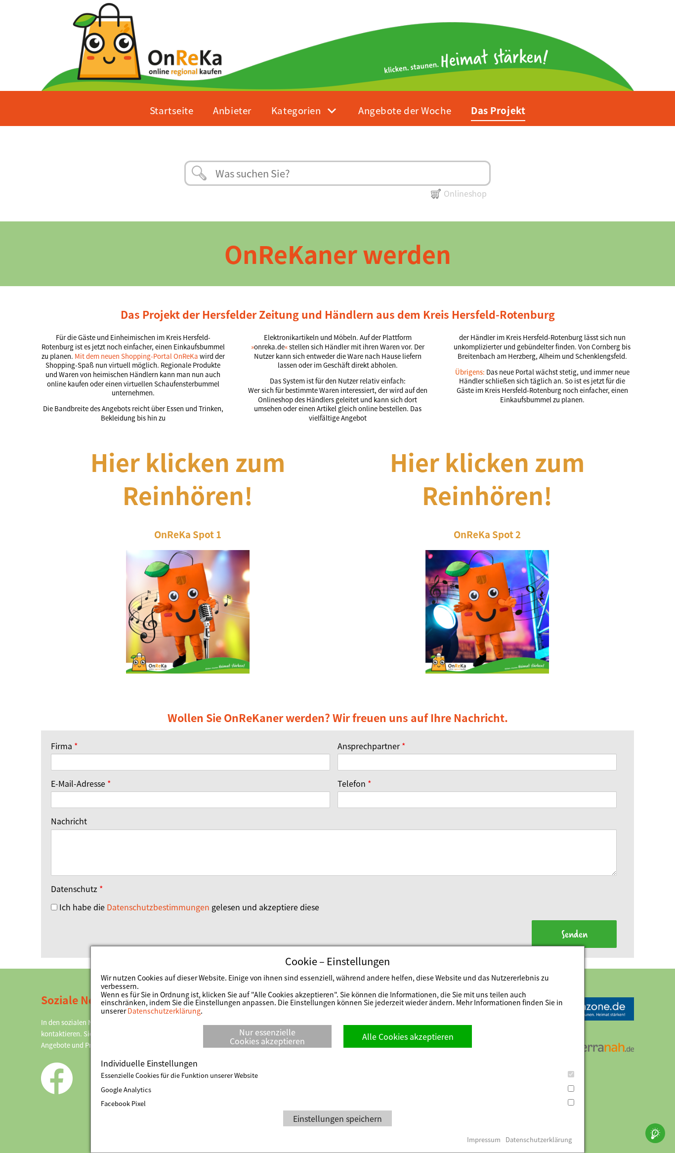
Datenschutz (77, 888)
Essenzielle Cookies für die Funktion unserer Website (179, 1075)
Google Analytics (126, 1089)
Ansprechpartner (371, 745)
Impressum (484, 1139)
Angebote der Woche (404, 110)
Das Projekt (498, 110)
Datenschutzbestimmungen (158, 907)
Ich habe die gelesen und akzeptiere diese (188, 906)
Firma (64, 745)
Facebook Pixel (123, 1103)
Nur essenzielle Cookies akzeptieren (267, 1036)
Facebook (57, 1078)
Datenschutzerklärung (164, 1011)
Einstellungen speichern (337, 1118)
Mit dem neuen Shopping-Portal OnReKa (136, 356)
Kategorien (296, 110)
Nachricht (69, 820)
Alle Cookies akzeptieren (408, 1036)
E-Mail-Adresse (81, 783)
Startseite (172, 110)
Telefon (354, 783)
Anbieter (232, 110)
